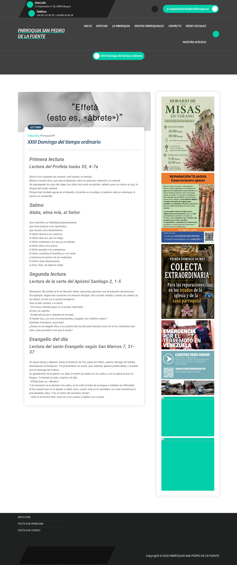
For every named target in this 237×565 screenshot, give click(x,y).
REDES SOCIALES (196, 26)
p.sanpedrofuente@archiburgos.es (188, 9)
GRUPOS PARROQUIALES (149, 26)
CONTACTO (174, 26)
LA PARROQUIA (121, 26)
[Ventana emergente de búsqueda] (216, 34)
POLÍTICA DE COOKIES (29, 530)
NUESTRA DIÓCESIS (194, 42)
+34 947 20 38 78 (45, 15)
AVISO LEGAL (24, 517)
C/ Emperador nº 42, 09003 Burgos (53, 6)
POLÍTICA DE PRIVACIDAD (30, 523)
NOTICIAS (102, 26)
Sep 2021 (33, 135)
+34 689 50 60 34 (64, 15)
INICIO (88, 26)
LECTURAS (35, 127)
